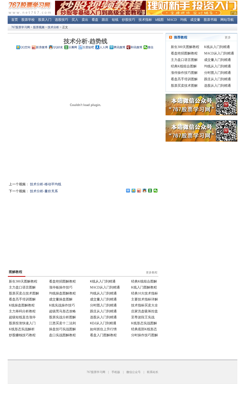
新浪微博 (41, 47)
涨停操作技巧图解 (184, 73)
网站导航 (227, 19)
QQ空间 (25, 47)
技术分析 (53, 27)
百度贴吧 (88, 47)
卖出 (85, 19)
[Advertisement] (122, 231)
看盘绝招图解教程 (184, 53)
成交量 (195, 19)
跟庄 (105, 19)
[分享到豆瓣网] (150, 190)
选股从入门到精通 (217, 85)
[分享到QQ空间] (134, 190)
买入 (75, 19)
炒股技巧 (128, 19)
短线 (115, 19)
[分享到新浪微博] (139, 190)
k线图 (159, 19)
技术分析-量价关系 (44, 191)
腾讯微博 (119, 47)
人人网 (104, 47)
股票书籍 (210, 19)
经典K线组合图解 (184, 66)
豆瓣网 (72, 47)
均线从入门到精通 (217, 66)
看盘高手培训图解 (184, 79)
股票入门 (44, 19)
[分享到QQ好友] (145, 190)
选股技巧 (61, 19)
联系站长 (152, 372)
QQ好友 (58, 47)
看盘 (95, 19)
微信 (150, 47)
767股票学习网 (20, 27)
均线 (183, 19)
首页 (14, 19)
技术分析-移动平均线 (45, 184)
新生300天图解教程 (185, 47)
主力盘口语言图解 (184, 60)
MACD (172, 19)
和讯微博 (136, 47)
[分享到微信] (156, 190)
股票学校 (28, 19)
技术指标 (145, 19)
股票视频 (39, 27)
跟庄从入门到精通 (217, 79)
